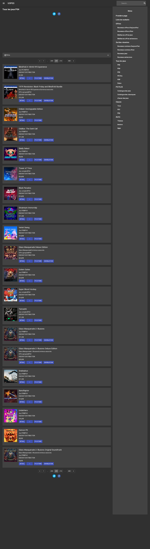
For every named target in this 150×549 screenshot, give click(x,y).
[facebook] (59, 14)
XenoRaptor (24, 390)
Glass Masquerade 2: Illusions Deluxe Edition (38, 348)
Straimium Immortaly (28, 208)
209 (56, 61)
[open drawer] (3, 3)
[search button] (144, 3)
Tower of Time (25, 168)
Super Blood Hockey (27, 289)
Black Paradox (25, 188)
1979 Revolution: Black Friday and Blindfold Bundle (40, 86)
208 (52, 61)
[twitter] (54, 14)
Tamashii (23, 309)
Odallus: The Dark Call (28, 128)
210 (61, 61)
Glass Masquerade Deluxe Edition (33, 247)
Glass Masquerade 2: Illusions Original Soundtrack (40, 450)
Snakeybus (23, 371)
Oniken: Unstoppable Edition (31, 109)
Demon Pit (23, 430)
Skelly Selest (24, 148)
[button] (56, 55)
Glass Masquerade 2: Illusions (31, 329)
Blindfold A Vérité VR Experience (33, 67)
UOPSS (11, 3)
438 (69, 61)
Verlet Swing (24, 227)
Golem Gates (24, 269)
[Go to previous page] (39, 61)
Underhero (23, 410)
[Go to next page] (73, 61)
